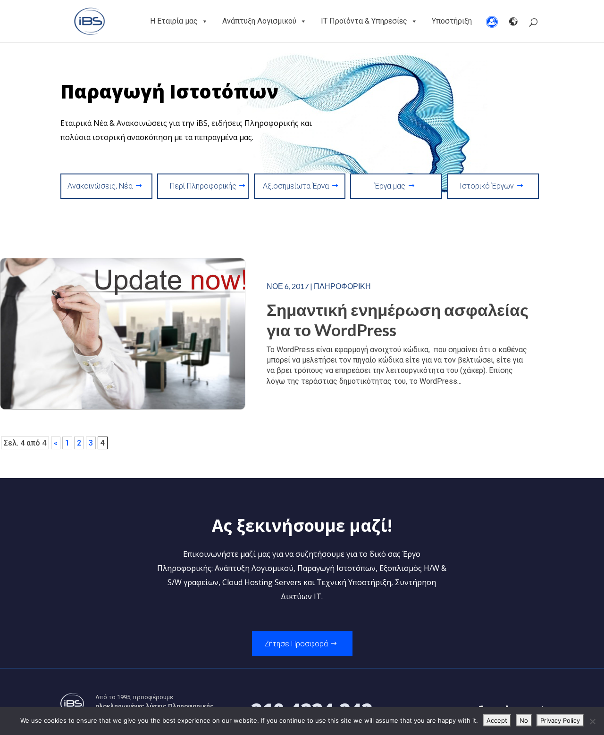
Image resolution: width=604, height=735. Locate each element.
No (524, 720)
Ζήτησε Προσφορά (296, 643)
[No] (592, 721)
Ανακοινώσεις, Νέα (100, 186)
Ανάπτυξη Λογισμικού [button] (259, 21)
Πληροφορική (342, 285)
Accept (497, 720)
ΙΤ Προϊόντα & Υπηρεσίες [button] (364, 21)
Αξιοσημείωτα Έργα (296, 186)
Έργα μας (390, 186)
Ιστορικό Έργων (487, 186)
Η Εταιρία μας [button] (174, 21)
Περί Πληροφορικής (203, 186)
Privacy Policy (560, 720)
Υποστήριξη (452, 21)
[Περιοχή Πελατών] (492, 21)
